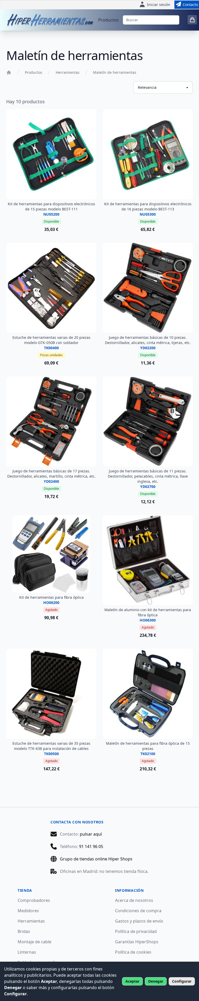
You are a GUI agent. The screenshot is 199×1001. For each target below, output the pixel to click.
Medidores (28, 911)
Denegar (155, 981)
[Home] (8, 72)
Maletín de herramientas (114, 72)
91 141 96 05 (91, 846)
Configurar (181, 981)
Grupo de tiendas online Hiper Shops (96, 859)
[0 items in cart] (192, 19)
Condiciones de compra (138, 911)
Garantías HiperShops (136, 942)
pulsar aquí (91, 834)
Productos (108, 20)
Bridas (24, 931)
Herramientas (68, 72)
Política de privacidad (136, 931)
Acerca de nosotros (134, 900)
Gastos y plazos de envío (139, 921)
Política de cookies (133, 952)
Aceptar (132, 981)
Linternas (27, 952)
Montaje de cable (34, 942)
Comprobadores (34, 900)
